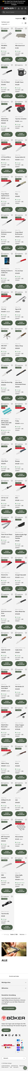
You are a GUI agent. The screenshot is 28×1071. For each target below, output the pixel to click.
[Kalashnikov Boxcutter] (7, 715)
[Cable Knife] (21, 640)
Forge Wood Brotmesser (19, 233)
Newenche (4, 575)
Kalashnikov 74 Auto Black (5, 687)
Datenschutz (22, 1065)
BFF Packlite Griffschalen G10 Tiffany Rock (6, 422)
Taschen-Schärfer (21, 119)
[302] (21, 790)
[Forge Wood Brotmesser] (21, 222)
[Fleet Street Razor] (7, 524)
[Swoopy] (7, 299)
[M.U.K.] (21, 753)
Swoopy (3, 309)
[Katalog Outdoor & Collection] (7, 261)
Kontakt (6, 1030)
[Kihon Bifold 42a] (21, 601)
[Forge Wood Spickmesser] (7, 184)
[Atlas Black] (7, 451)
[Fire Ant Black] (7, 72)
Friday (17, 421)
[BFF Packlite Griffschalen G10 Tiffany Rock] (7, 411)
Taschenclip (5, 913)
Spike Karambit (5, 650)
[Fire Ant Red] (21, 261)
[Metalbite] (7, 35)
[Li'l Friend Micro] (7, 147)
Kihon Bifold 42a (20, 611)
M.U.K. (17, 763)
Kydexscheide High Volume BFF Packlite (21, 536)
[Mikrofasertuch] (21, 35)
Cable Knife (18, 650)
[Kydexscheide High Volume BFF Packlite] (21, 524)
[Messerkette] (21, 827)
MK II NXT (4, 346)
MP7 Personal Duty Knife (5, 837)
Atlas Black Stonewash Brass (20, 383)
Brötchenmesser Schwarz (6, 233)
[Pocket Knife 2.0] (21, 147)
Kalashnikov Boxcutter (4, 726)
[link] (6, 934)
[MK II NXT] (7, 336)
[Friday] (21, 411)
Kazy (16, 194)
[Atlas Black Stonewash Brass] (21, 372)
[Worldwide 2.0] (21, 676)
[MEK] (7, 865)
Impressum (15, 1067)
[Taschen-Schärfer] (21, 109)
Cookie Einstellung (6, 1065)
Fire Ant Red (19, 271)
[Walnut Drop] (21, 336)
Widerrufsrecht (5, 1067)
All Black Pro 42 (5, 800)
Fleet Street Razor (6, 534)
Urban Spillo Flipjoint (18, 876)
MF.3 (16, 498)
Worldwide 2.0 (19, 686)
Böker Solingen (8, 1063)
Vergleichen (18, 18)
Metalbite (4, 45)
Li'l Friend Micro (6, 157)
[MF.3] (21, 488)
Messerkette (19, 836)
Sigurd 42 (18, 309)
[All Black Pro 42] (7, 790)
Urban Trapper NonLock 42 (19, 726)
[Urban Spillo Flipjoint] (21, 865)
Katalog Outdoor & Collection (7, 271)
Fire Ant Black (5, 82)
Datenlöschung (14, 1065)
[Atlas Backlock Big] (7, 372)
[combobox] (14, 12)
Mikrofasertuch (20, 45)
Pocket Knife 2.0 (20, 157)
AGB (11, 1067)
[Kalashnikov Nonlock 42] (7, 109)
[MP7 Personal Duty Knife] (7, 827)
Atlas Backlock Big (6, 382)
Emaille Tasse (19, 82)
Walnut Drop (19, 346)
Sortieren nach (5, 22)
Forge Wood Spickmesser (5, 194)
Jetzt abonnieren (9, 1008)
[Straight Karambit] (21, 565)
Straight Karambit (20, 575)
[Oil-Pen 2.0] (7, 488)
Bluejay (17, 461)
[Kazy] (21, 184)
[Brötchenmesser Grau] (7, 601)
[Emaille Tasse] (21, 72)
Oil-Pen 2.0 (4, 498)
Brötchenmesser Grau (6, 612)
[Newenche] (7, 565)
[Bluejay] (21, 451)
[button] (22, 8)
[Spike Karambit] (7, 640)
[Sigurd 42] (21, 299)
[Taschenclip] (7, 903)
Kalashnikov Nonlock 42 (4, 119)
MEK (2, 875)
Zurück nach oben (14, 976)
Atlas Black (4, 461)
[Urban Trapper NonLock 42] (21, 715)
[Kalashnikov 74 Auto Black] (7, 676)
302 (16, 800)
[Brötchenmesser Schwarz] (7, 222)
